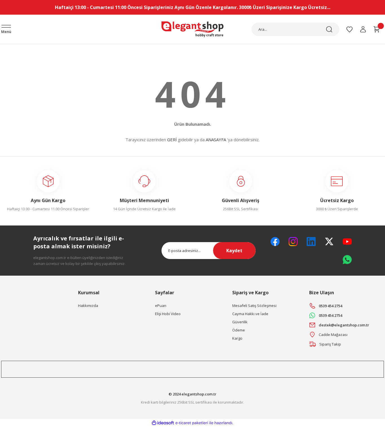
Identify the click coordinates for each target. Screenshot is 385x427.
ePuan (160, 305)
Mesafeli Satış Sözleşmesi (254, 305)
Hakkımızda (88, 305)
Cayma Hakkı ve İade (250, 313)
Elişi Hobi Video (168, 313)
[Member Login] (363, 29)
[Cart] (376, 29)
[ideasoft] (163, 423)
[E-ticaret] (191, 423)
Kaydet (234, 250)
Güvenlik (239, 321)
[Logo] (192, 29)
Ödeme (238, 330)
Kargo (237, 338)
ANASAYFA (216, 139)
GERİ (172, 139)
